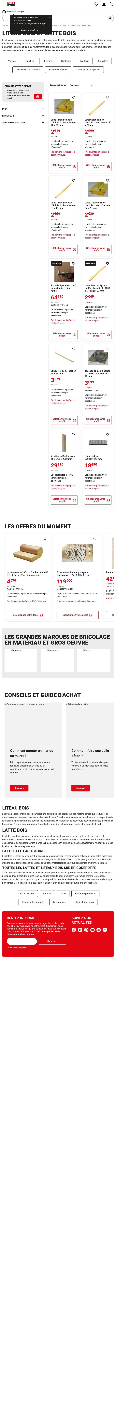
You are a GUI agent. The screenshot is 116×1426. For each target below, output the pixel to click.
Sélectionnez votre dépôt (61, 166)
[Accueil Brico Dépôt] (11, 4)
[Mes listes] (96, 4)
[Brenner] (21, 660)
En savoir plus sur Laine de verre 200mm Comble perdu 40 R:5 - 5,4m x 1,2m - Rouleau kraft (28, 577)
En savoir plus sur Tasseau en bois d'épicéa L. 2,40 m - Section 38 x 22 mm (98, 385)
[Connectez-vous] (104, 4)
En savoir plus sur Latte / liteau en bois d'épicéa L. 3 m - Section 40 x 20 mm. (64, 133)
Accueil (5, 26)
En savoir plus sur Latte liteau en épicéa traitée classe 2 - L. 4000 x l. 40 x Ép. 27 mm (98, 300)
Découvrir (19, 788)
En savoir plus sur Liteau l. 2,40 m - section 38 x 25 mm (64, 385)
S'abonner (52, 941)
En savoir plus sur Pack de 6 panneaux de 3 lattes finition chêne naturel (64, 300)
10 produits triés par (58, 85)
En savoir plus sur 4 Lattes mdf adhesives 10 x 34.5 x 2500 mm (64, 468)
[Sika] (93, 660)
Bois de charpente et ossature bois (67, 26)
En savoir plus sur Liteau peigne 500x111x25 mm (98, 468)
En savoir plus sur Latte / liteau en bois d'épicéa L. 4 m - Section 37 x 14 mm (64, 216)
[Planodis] (57, 660)
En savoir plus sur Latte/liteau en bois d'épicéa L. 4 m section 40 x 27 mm (98, 133)
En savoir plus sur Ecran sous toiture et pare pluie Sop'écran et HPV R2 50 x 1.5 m (77, 577)
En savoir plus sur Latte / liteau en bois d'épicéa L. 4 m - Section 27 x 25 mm (98, 216)
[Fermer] (49, 18)
